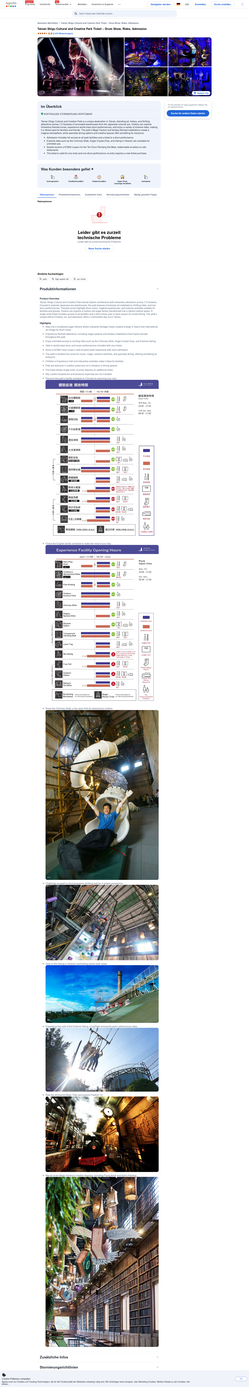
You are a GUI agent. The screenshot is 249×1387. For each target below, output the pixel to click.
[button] (117, 4)
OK (241, 1379)
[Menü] (242, 4)
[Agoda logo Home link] (11, 4)
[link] (47, 194)
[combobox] (125, 13)
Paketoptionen (44, 201)
